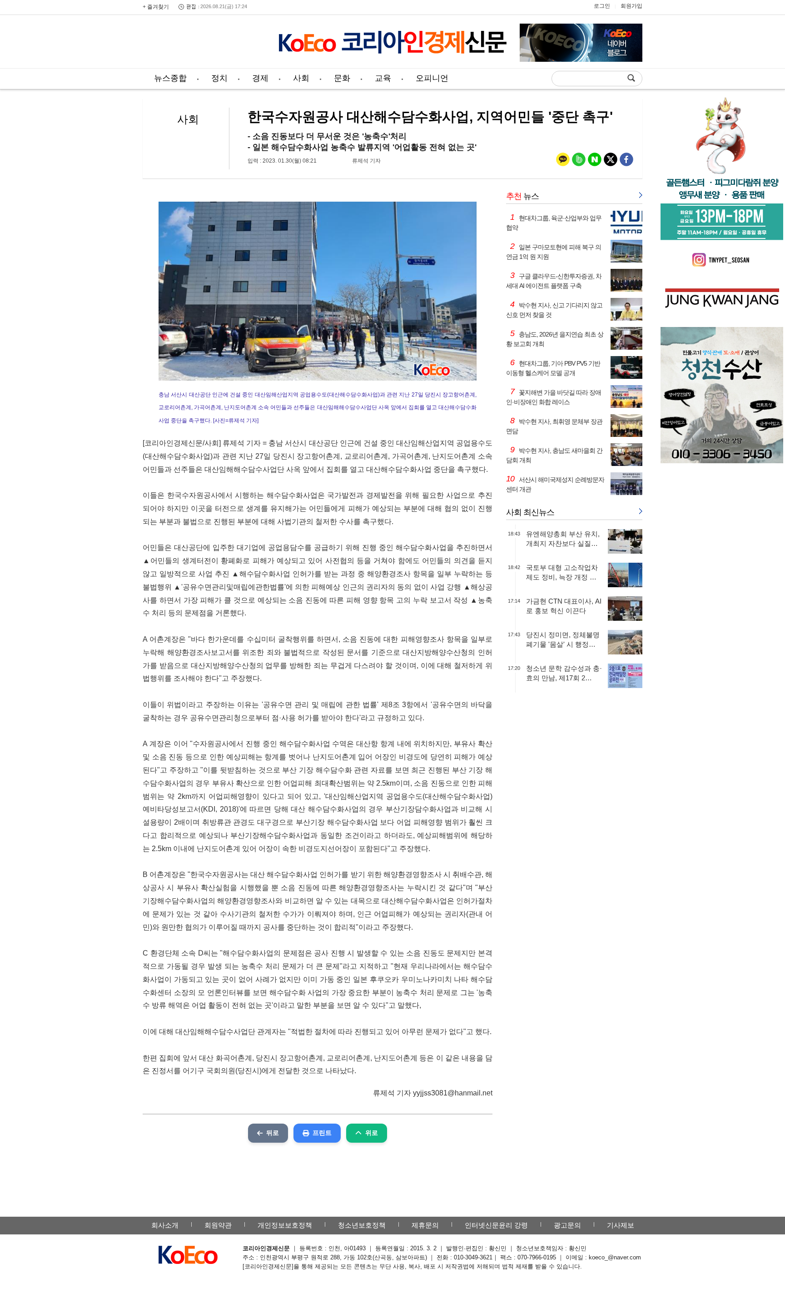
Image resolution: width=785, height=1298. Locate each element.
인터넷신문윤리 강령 (496, 1225)
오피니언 (432, 78)
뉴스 (522, 196)
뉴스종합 (170, 78)
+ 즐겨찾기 (156, 7)
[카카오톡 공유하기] (563, 161)
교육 (383, 78)
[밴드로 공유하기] (579, 161)
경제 (260, 78)
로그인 (602, 6)
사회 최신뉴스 (530, 512)
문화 (342, 78)
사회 (301, 78)
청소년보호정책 (362, 1225)
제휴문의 (425, 1225)
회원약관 (218, 1225)
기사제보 (620, 1225)
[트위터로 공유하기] (610, 161)
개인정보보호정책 (285, 1225)
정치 (219, 78)
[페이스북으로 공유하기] (626, 161)
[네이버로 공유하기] (594, 161)
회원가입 (631, 6)
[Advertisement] (204, 43)
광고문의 (567, 1225)
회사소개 (165, 1225)
